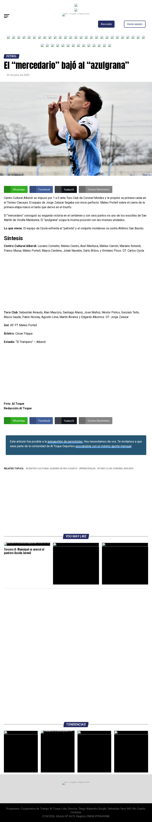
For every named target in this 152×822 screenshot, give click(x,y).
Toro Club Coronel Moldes (116, 468)
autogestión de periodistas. (65, 441)
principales (88, 468)
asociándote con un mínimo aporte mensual (103, 446)
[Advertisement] (76, 283)
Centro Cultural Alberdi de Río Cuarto (52, 468)
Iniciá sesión (134, 24)
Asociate (106, 24)
